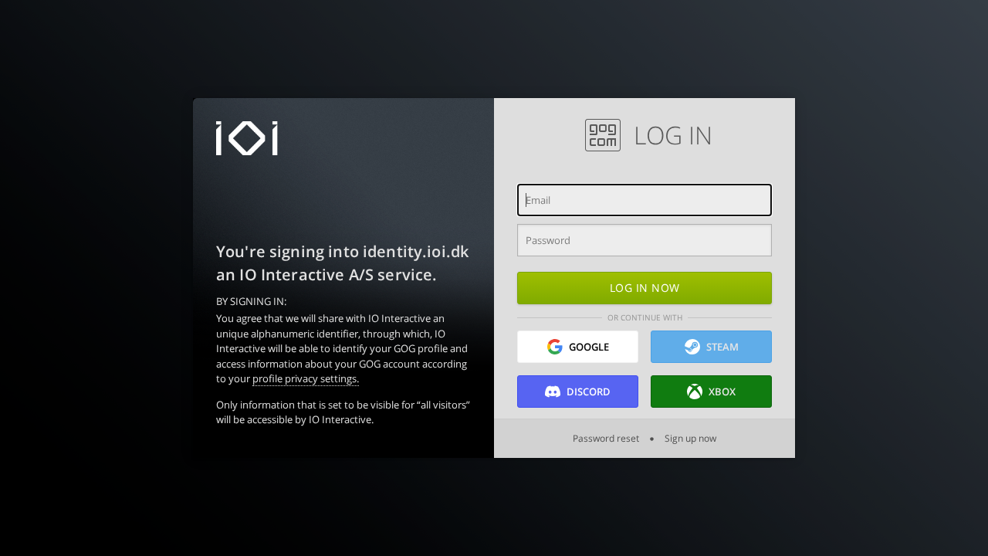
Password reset (607, 438)
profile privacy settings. (305, 378)
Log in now (645, 287)
